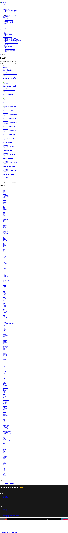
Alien (4, 192)
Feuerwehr (5, 261)
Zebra (4, 471)
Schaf (4, 394)
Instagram (5, 509)
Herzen (4, 295)
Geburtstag (5, 279)
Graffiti (4, 287)
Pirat (4, 374)
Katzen (4, 312)
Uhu (4, 445)
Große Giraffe (7, 142)
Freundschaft (5, 268)
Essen (4, 252)
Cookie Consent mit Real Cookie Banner (8, 532)
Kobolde (4, 319)
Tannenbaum (5, 434)
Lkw (4, 336)
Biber (4, 212)
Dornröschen (5, 233)
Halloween (5, 289)
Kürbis (4, 329)
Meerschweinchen (6, 347)
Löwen (4, 339)
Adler (4, 190)
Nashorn (4, 359)
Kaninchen (5, 311)
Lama (4, 330)
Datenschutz (5, 504)
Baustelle (5, 210)
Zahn (4, 469)
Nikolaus (4, 360)
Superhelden (5, 432)
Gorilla (4, 286)
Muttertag (5, 358)
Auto (4, 201)
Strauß (4, 424)
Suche (14, 182)
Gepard (4, 282)
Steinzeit (4, 421)
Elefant (4, 245)
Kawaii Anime (6, 313)
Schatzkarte (5, 395)
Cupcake (4, 227)
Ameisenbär (5, 195)
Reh (3, 384)
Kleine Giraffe (8, 158)
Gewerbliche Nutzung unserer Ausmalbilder (12, 516)
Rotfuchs (4, 392)
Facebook (5, 510)
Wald (4, 453)
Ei (3, 237)
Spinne (4, 420)
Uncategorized (6, 446)
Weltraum (5, 458)
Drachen (4, 234)
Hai (3, 288)
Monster (4, 353)
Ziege (4, 473)
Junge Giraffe (7, 150)
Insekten (4, 306)
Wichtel (4, 459)
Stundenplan (5, 426)
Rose (4, 391)
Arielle (4, 200)
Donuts (4, 232)
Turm (4, 443)
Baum (4, 208)
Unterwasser (5, 448)
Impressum (5, 502)
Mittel (4, 350)
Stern (4, 422)
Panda (4, 365)
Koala (4, 318)
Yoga (4, 467)
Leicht (4, 333)
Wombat (4, 464)
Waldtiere (5, 455)
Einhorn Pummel (6, 240)
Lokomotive (5, 337)
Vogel (4, 451)
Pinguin (4, 373)
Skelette (4, 413)
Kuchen (4, 327)
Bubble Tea (5, 218)
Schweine (5, 408)
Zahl (4, 468)
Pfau (4, 368)
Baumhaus (5, 209)
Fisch (4, 262)
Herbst (4, 294)
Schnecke (5, 401)
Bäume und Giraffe (9, 78)
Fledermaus (5, 264)
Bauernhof (5, 207)
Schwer (4, 409)
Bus (3, 222)
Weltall (4, 457)
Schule (4, 404)
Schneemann (5, 402)
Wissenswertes (6, 497)
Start (1, 54)
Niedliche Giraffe (9, 174)
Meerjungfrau (5, 346)
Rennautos (5, 386)
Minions (4, 349)
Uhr (3, 444)
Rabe (4, 378)
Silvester (4, 412)
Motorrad (5, 355)
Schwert (4, 410)
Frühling (4, 270)
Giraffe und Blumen (9, 126)
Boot (4, 215)
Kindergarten (5, 317)
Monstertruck (5, 354)
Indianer (4, 305)
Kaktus (4, 310)
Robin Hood (5, 388)
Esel (3, 251)
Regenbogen (5, 383)
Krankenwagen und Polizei (8, 323)
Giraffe (5, 102)
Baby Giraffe (7, 70)
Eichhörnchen (5, 238)
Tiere (4, 436)
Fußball (4, 275)
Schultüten (5, 406)
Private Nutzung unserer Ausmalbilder (11, 515)
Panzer (4, 366)
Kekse (4, 315)
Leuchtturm (5, 335)
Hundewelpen (6, 301)
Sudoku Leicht (6, 428)
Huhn (4, 299)
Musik (4, 356)
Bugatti (4, 220)
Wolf (4, 462)
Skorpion (5, 414)
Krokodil (4, 325)
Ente (4, 249)
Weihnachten (5, 456)
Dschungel (5, 236)
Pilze (4, 372)
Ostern (4, 362)
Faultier (4, 258)
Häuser (4, 293)
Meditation (5, 345)
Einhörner (5, 242)
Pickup (4, 371)
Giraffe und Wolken (9, 134)
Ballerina (4, 204)
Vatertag (4, 449)
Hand (4, 291)
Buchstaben (5, 219)
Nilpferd (4, 361)
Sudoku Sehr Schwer (7, 431)
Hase (4, 292)
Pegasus (4, 367)
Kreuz (4, 324)
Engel (4, 248)
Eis (3, 243)
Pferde (4, 370)
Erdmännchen (5, 250)
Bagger (4, 202)
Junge (4, 309)
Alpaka (4, 194)
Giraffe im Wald (8, 110)
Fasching (4, 256)
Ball (3, 203)
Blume (4, 214)
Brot (4, 216)
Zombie (4, 475)
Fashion (4, 257)
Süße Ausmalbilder (7, 433)
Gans (4, 277)
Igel (3, 304)
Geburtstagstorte (6, 280)
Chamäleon (5, 225)
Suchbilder (5, 427)
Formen (4, 267)
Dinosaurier (5, 231)
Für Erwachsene (6, 83)
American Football (6, 196)
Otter (4, 364)
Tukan (4, 442)
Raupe (4, 382)
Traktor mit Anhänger (7, 440)
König (4, 321)
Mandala (4, 341)
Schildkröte (5, 396)
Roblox (4, 389)
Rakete (4, 379)
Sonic (4, 418)
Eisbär (4, 244)
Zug (3, 476)
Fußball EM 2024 (6, 276)
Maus (4, 343)
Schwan (4, 407)
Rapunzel (5, 380)
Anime (4, 197)
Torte (4, 438)
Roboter (4, 390)
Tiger (4, 437)
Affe (4, 191)
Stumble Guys (6, 425)
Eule (4, 253)
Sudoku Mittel (6, 430)
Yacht (4, 465)
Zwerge (4, 477)
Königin (4, 322)
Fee (3, 259)
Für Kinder (5, 67)
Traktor (4, 439)
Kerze (4, 316)
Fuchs (4, 271)
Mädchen (5, 340)
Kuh (4, 328)
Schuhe (4, 403)
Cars (4, 224)
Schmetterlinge (6, 400)
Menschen (5, 348)
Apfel (4, 198)
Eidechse (4, 239)
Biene (4, 213)
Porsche (4, 376)
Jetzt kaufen (5, 72)
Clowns (4, 226)
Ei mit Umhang (8, 94)
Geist (4, 281)
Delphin (4, 228)
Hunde (4, 300)
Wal (3, 452)
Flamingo (5, 263)
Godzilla (4, 285)
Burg (4, 221)
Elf (3, 246)
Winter (4, 461)
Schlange (5, 397)
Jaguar (4, 307)
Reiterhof (5, 385)
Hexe (4, 297)
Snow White (5, 415)
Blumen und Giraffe (9, 86)
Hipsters (4, 298)
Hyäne (4, 303)
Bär (3, 206)
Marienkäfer (5, 342)
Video (4, 450)
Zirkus (4, 474)
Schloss (4, 398)
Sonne (4, 419)
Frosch (4, 269)
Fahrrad (4, 255)
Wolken (4, 463)
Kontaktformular (6, 496)
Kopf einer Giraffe (9, 166)
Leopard (4, 334)
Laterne (4, 331)
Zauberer (4, 470)
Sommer (4, 416)
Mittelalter (5, 352)
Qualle (4, 377)
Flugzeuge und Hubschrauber (9, 265)
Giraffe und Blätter (9, 118)
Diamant (4, 230)
